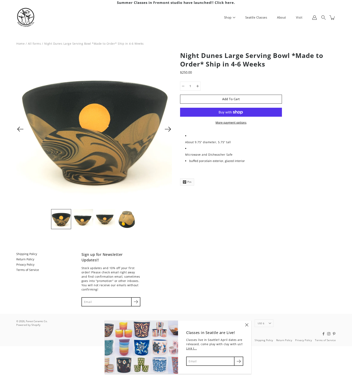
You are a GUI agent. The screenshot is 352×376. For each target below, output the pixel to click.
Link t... (191, 348)
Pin (189, 182)
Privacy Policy (25, 264)
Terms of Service (27, 270)
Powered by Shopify (28, 325)
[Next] (168, 129)
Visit (299, 17)
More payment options (231, 122)
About (281, 17)
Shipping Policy (26, 254)
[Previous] (20, 129)
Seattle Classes (256, 17)
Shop (228, 17)
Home (20, 43)
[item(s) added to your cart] (332, 17)
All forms (34, 43)
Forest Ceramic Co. (36, 321)
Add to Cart (231, 99)
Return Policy (25, 259)
